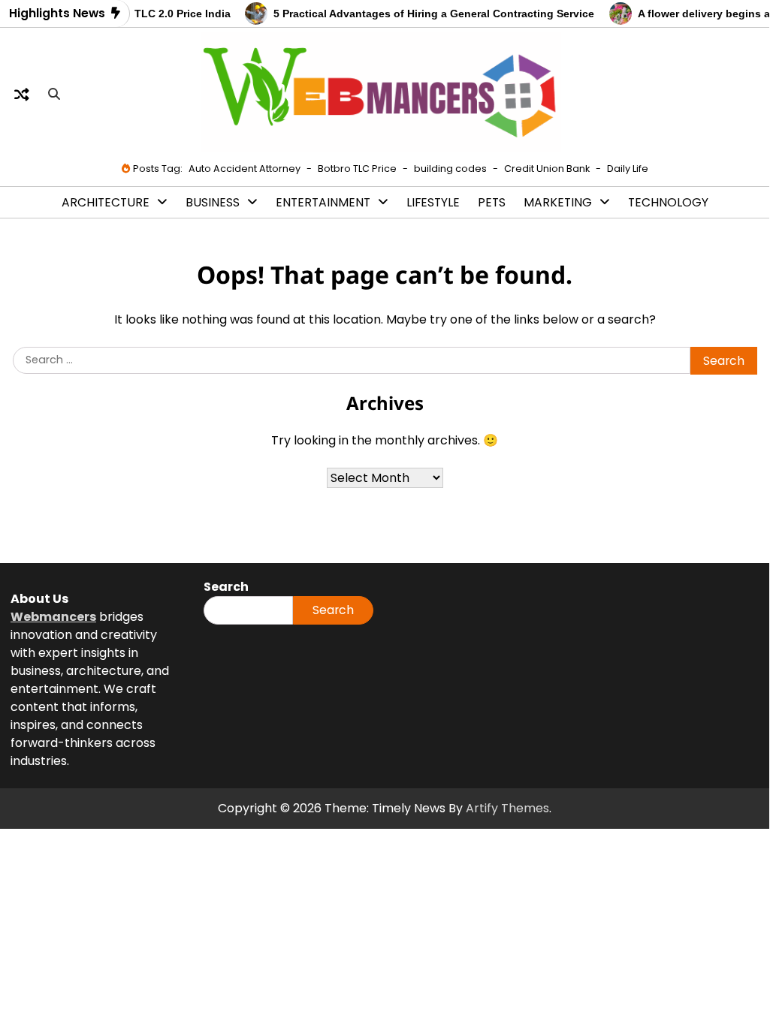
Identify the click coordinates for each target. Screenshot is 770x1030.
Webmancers (53, 616)
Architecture (105, 202)
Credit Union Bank (547, 168)
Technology (668, 202)
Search (333, 610)
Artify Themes (507, 808)
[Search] (54, 94)
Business (213, 202)
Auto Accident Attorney (244, 168)
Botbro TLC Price (357, 168)
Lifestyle (433, 202)
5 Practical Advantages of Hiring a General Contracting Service (428, 14)
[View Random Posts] (22, 94)
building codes (450, 168)
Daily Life (627, 168)
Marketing (558, 202)
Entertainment (323, 202)
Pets (492, 202)
